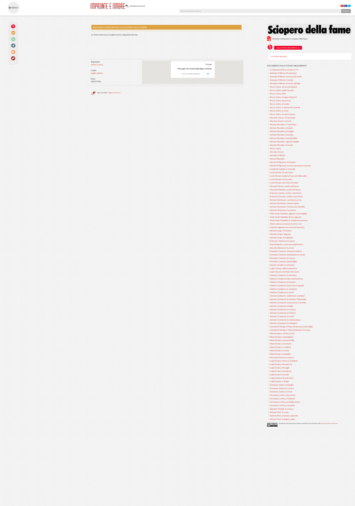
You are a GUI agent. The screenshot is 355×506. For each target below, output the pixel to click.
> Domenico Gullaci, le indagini (280, 385)
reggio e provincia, (114, 93)
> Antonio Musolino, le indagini (281, 131)
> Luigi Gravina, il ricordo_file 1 (280, 378)
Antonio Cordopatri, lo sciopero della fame (289, 39)
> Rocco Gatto (274, 148)
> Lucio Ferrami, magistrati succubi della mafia (287, 176)
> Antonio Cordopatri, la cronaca (282, 309)
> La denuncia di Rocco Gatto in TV (283, 70)
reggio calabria (97, 73)
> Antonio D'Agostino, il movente (282, 162)
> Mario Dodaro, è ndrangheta (280, 337)
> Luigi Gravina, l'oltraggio (279, 368)
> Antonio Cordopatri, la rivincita (282, 313)
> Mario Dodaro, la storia (278, 350)
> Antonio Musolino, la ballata (280, 128)
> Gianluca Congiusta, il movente (282, 282)
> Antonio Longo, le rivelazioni (280, 237)
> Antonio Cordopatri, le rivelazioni (282, 323)
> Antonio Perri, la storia (278, 412)
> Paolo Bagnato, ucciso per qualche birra (285, 244)
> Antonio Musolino (276, 159)
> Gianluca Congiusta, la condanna (282, 289)
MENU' (14, 7)
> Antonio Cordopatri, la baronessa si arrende (287, 302)
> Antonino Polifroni (276, 155)
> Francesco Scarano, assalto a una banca (285, 196)
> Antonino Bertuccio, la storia (281, 248)
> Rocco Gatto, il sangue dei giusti (282, 97)
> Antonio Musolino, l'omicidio (280, 135)
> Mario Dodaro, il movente (279, 344)
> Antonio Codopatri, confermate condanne (286, 296)
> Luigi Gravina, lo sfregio (278, 381)
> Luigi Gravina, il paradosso (279, 371)
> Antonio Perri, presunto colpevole (283, 416)
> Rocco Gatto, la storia (278, 111)
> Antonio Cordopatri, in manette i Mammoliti (287, 299)
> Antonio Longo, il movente (280, 231)
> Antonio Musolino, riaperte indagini (283, 141)
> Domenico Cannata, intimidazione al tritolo (286, 255)
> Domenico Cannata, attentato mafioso (285, 251)
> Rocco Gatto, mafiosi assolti (280, 90)
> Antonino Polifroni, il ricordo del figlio (284, 83)
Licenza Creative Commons (329, 423)
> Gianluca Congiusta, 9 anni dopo (282, 275)
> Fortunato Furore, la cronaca (281, 357)
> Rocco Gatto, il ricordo (278, 104)
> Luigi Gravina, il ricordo (278, 374)
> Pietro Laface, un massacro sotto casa (285, 224)
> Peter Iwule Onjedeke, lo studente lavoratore (287, 220)
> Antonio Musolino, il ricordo (280, 145)
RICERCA (346, 11)
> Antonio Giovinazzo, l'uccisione (282, 210)
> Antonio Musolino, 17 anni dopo (282, 124)
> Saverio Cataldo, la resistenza (281, 265)
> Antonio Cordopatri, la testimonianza (284, 320)
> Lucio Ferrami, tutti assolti (280, 179)
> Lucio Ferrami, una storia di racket (283, 183)
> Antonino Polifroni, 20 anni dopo (282, 73)
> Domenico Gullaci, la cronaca (281, 388)
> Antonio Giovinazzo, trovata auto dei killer (286, 207)
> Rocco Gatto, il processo (279, 100)
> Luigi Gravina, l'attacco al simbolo (283, 361)
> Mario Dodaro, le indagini (279, 354)
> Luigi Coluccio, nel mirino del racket (283, 272)
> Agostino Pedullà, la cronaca (280, 409)
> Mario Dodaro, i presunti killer (281, 340)
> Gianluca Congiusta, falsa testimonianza (285, 279)
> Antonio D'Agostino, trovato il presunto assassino (289, 165)
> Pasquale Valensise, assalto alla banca (284, 190)
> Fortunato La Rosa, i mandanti (281, 398)
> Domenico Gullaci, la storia (280, 392)
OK (208, 74)
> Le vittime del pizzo (278, 56)
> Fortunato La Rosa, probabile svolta (284, 402)
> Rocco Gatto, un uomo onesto (281, 114)
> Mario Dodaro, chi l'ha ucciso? (281, 333)
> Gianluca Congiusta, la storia (281, 292)
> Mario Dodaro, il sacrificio (279, 347)
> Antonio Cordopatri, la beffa (280, 306)
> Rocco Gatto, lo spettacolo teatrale (284, 107)
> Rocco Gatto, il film (277, 94)
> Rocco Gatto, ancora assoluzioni (282, 87)
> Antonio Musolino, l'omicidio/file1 (282, 138)
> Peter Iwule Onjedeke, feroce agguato (284, 217)
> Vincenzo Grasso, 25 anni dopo (281, 118)
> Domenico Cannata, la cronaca (281, 258)
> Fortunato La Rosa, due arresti (281, 395)
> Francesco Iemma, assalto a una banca (284, 193)
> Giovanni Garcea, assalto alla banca (283, 186)
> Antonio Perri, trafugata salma (281, 419)
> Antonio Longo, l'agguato (279, 234)
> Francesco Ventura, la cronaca (281, 241)
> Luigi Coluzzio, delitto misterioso (282, 268)
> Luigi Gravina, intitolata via (280, 364)
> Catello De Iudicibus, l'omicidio (281, 169)
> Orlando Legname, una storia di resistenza (286, 227)
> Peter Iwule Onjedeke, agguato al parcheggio (287, 213)
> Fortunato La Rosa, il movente (281, 405)
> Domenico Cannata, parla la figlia (282, 261)
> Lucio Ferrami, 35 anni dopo (280, 172)
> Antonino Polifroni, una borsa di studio (285, 76)
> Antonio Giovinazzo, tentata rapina (283, 203)
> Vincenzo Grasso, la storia (279, 121)
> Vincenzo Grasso (276, 152)
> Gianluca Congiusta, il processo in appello (286, 285)
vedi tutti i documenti (137, 6)
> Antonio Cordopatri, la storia (281, 316)
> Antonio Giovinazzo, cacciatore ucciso (285, 200)
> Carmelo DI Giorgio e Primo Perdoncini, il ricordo (289, 330)
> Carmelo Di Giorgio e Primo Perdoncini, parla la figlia (290, 327)
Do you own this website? (191, 74)
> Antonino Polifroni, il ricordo (280, 80)
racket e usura (97, 64)
